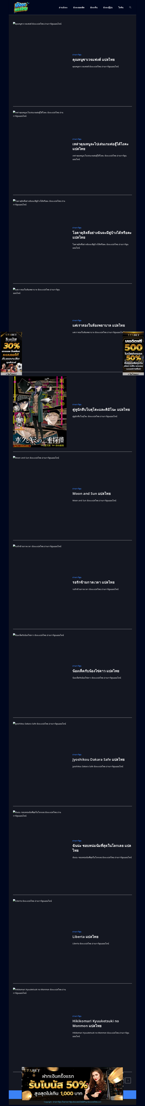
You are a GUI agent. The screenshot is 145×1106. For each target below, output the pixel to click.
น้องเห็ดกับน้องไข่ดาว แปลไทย (95, 670)
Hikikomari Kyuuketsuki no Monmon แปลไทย (95, 1023)
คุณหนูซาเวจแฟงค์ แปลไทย (93, 59)
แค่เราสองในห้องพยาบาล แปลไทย (98, 325)
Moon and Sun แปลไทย (91, 493)
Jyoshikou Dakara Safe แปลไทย (98, 759)
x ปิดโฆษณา (11, 374)
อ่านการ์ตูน (76, 54)
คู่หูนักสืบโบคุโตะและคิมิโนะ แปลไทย (101, 409)
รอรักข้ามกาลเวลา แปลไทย (93, 582)
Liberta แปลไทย (85, 936)
